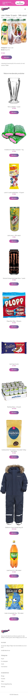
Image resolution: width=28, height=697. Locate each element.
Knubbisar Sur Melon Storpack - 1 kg (14, 149)
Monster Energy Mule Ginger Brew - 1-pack (14, 278)
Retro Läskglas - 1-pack (14, 106)
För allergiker (4, 661)
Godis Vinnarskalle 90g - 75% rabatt (14, 613)
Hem (2, 17)
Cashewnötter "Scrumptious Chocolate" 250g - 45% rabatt (14, 450)
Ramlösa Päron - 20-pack (14, 407)
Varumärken (4, 666)
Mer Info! (6, 57)
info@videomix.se (5, 650)
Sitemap (3, 686)
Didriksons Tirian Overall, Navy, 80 (14, 527)
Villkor (2, 681)
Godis (2, 664)
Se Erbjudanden (20, 3)
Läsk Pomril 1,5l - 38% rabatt (14, 570)
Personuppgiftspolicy (6, 684)
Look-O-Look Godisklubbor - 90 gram (14, 192)
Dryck (9, 47)
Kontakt (3, 678)
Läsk (12, 47)
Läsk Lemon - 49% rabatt (14, 235)
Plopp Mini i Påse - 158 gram (14, 321)
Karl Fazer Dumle (14, 364)
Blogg (2, 676)
